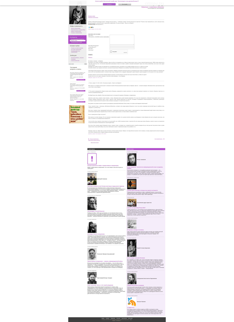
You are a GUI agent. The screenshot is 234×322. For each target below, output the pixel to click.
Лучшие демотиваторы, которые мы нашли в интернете (142, 190)
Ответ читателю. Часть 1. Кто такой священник (100, 285)
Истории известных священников (94, 195)
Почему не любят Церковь (92, 171)
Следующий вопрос (158, 138)
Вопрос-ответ (91, 16)
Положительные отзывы (76, 42)
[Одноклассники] (90, 27)
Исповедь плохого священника (96, 234)
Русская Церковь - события (77, 57)
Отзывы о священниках (76, 32)
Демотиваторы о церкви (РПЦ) (133, 177)
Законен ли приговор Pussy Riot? (136, 207)
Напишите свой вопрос (93, 17)
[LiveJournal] (93, 27)
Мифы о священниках (76, 31)
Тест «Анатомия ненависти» (77, 39)
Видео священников (75, 28)
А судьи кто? (130, 307)
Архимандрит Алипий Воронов (95, 211)
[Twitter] (89, 27)
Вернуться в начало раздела (94, 140)
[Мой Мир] (91, 27)
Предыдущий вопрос (94, 138)
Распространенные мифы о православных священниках (103, 165)
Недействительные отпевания (135, 285)
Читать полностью (80, 79)
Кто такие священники (91, 219)
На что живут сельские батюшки (136, 258)
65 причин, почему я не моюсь (135, 229)
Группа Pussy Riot (130, 197)
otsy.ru (131, 319)
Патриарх (73, 59)
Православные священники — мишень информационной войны (105, 261)
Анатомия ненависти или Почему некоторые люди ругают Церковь (105, 186)
